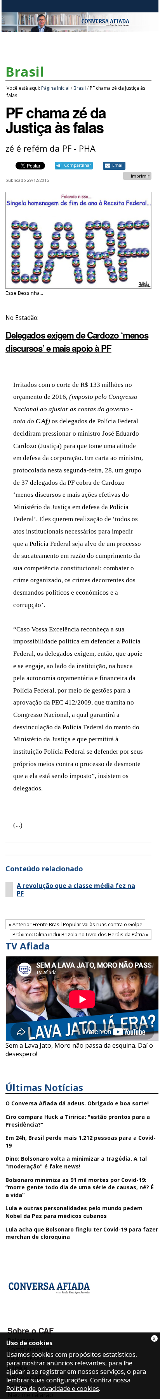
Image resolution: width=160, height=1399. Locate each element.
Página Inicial (55, 88)
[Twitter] (56, 1319)
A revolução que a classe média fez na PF (76, 889)
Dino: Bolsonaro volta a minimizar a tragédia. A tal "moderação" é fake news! (76, 1162)
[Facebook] (14, 1319)
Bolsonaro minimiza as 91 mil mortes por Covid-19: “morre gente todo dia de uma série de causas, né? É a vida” (79, 1187)
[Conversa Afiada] (80, 27)
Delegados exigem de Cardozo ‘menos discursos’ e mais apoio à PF (76, 341)
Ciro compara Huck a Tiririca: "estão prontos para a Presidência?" (77, 1120)
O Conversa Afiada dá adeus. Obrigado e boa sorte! (77, 1103)
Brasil (24, 71)
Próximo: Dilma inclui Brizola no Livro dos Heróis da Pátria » (80, 934)
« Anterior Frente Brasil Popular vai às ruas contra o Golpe (76, 924)
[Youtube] (35, 1319)
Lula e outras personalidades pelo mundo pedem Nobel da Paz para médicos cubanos (74, 1211)
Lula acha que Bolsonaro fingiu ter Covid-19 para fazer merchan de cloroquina (81, 1233)
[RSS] (76, 1319)
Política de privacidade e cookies (52, 1388)
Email (117, 165)
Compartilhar (77, 165)
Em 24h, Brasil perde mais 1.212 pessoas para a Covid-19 (80, 1141)
